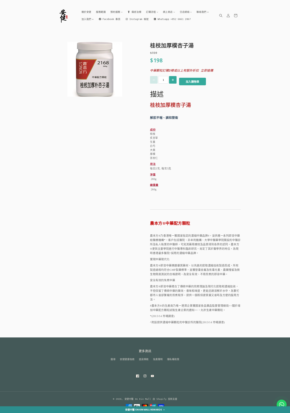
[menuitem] (86, 11)
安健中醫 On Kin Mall (138, 399)
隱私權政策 (173, 359)
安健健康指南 (127, 359)
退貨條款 (144, 359)
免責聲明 (158, 359)
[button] (145, 409)
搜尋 (113, 359)
